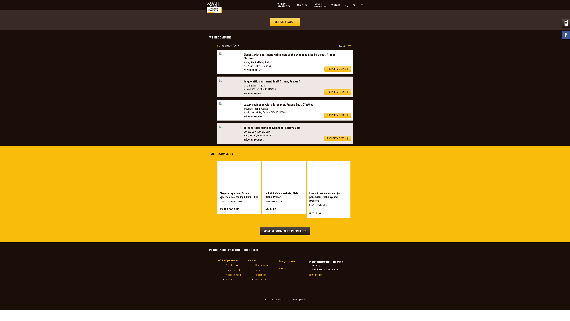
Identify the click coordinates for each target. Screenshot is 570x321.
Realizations (260, 279)
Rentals (229, 279)
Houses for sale (233, 270)
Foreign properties (287, 261)
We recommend (233, 274)
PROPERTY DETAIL (336, 68)
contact (335, 5)
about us (302, 5)
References (260, 274)
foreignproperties (320, 5)
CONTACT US (315, 275)
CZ (354, 5)
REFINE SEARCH (285, 21)
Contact (282, 268)
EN (362, 5)
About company (262, 265)
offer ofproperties (283, 5)
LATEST (343, 45)
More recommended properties (285, 231)
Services (259, 270)
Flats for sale (232, 265)
